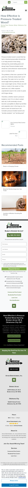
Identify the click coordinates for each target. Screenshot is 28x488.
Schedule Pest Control (14, 336)
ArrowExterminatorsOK (9, 32)
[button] (26, 10)
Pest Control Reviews (14, 340)
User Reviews (18, 425)
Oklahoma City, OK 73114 (14, 404)
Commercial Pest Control (14, 292)
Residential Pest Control (14, 295)
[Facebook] (9, 2)
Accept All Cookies (14, 485)
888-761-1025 (15, 235)
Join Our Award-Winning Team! (14, 443)
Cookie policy (22, 477)
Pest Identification (14, 300)
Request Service (14, 269)
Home (5, 345)
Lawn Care (14, 298)
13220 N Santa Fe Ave (14, 402)
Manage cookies (14, 480)
